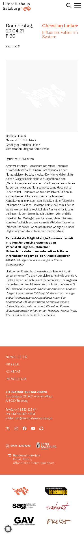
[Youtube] (33, 429)
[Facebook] (25, 429)
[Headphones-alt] (41, 429)
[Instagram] (16, 429)
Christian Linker (60, 26)
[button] (8, 529)
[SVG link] (17, 6)
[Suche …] (69, 5)
